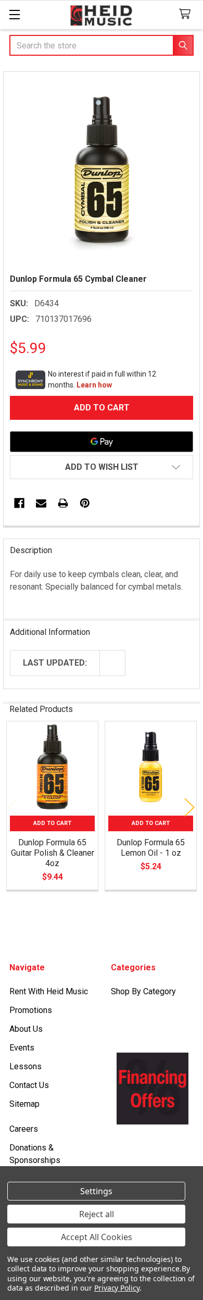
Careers (23, 1129)
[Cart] (187, 14)
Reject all (96, 1214)
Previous (13, 807)
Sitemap (24, 1104)
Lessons (25, 1066)
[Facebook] (19, 503)
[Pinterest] (84, 503)
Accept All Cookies (96, 1237)
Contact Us (29, 1085)
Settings (96, 1191)
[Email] (41, 503)
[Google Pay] (101, 441)
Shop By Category (143, 991)
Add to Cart (52, 823)
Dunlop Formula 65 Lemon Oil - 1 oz (151, 848)
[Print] (63, 503)
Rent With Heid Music (48, 991)
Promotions (30, 1010)
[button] (101, 467)
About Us (26, 1029)
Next (189, 807)
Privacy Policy (116, 1288)
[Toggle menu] (14, 14)
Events (21, 1048)
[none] (101, 169)
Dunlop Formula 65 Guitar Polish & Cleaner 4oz (52, 853)
